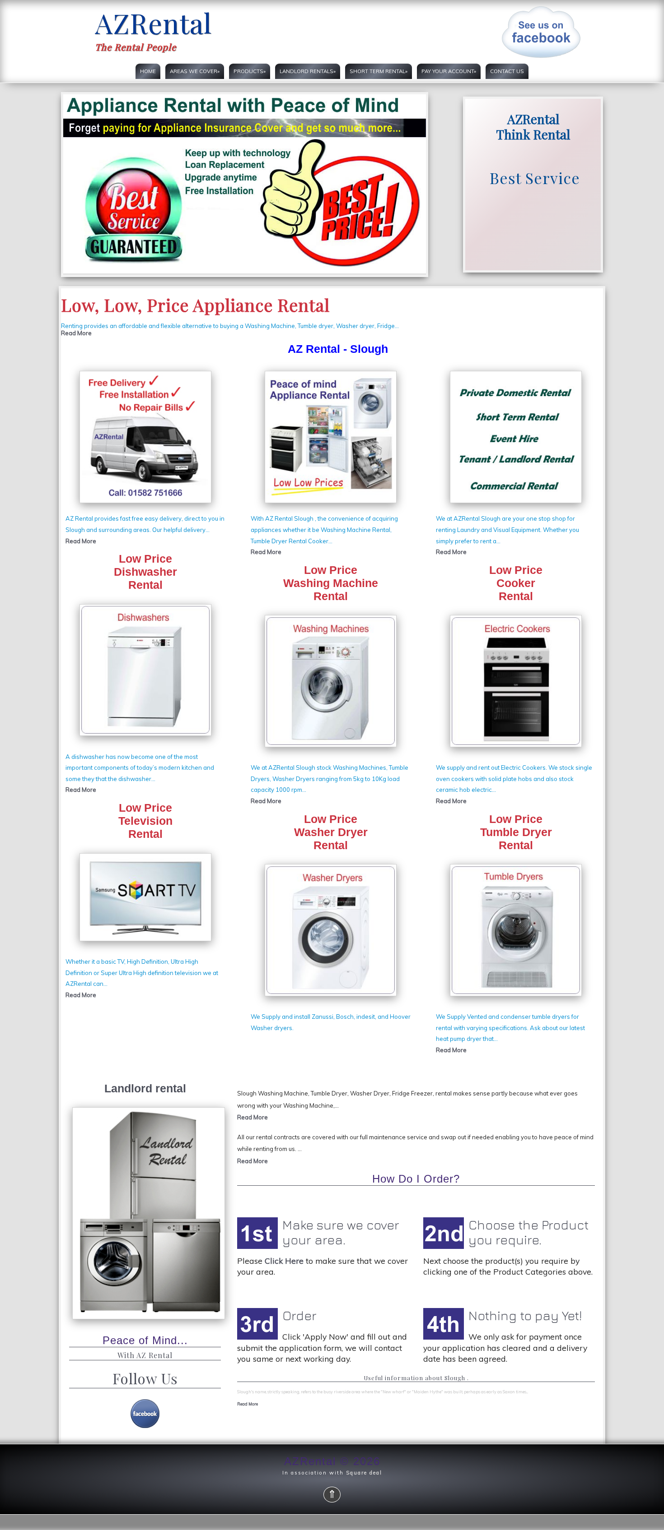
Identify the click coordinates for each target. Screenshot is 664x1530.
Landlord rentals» (308, 71)
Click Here (284, 1261)
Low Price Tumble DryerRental (516, 832)
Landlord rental (145, 1088)
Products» (250, 71)
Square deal (364, 1473)
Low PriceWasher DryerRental (331, 832)
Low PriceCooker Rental (515, 583)
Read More (76, 333)
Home (148, 71)
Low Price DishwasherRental (145, 571)
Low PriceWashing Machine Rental (330, 583)
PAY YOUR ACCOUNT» (448, 71)
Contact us (507, 71)
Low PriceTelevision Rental (145, 820)
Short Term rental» (378, 71)
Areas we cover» (195, 71)
